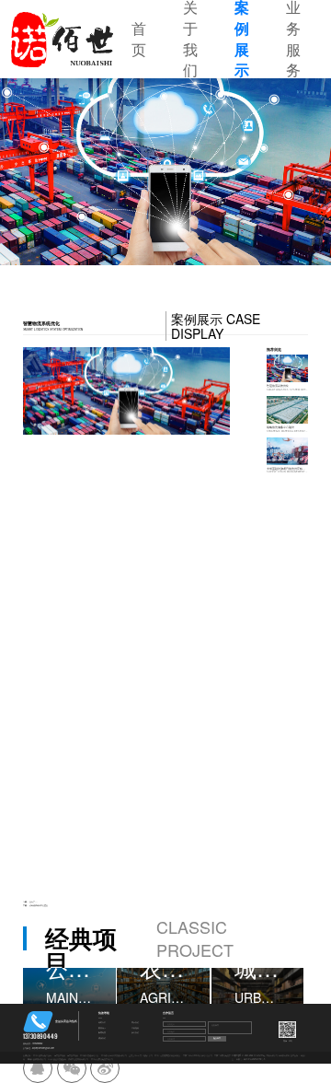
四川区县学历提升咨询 (42, 1055)
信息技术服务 (59, 1055)
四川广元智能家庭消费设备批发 (167, 1055)
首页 (138, 39)
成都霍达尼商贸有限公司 (78, 1059)
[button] (55, 171)
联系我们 (102, 1038)
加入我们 (135, 1032)
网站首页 (102, 1022)
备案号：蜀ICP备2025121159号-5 (250, 1059)
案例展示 (102, 1028)
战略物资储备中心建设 (38, 905)
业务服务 (135, 1028)
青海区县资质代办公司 (37, 1059)
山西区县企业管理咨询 (57, 1059)
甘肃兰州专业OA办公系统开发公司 (197, 1055)
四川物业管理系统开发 (89, 1055)
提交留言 (217, 1038)
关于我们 (135, 1022)
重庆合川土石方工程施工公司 (141, 1055)
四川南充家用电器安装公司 (102, 1059)
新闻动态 (102, 1032)
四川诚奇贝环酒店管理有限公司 (114, 1055)
